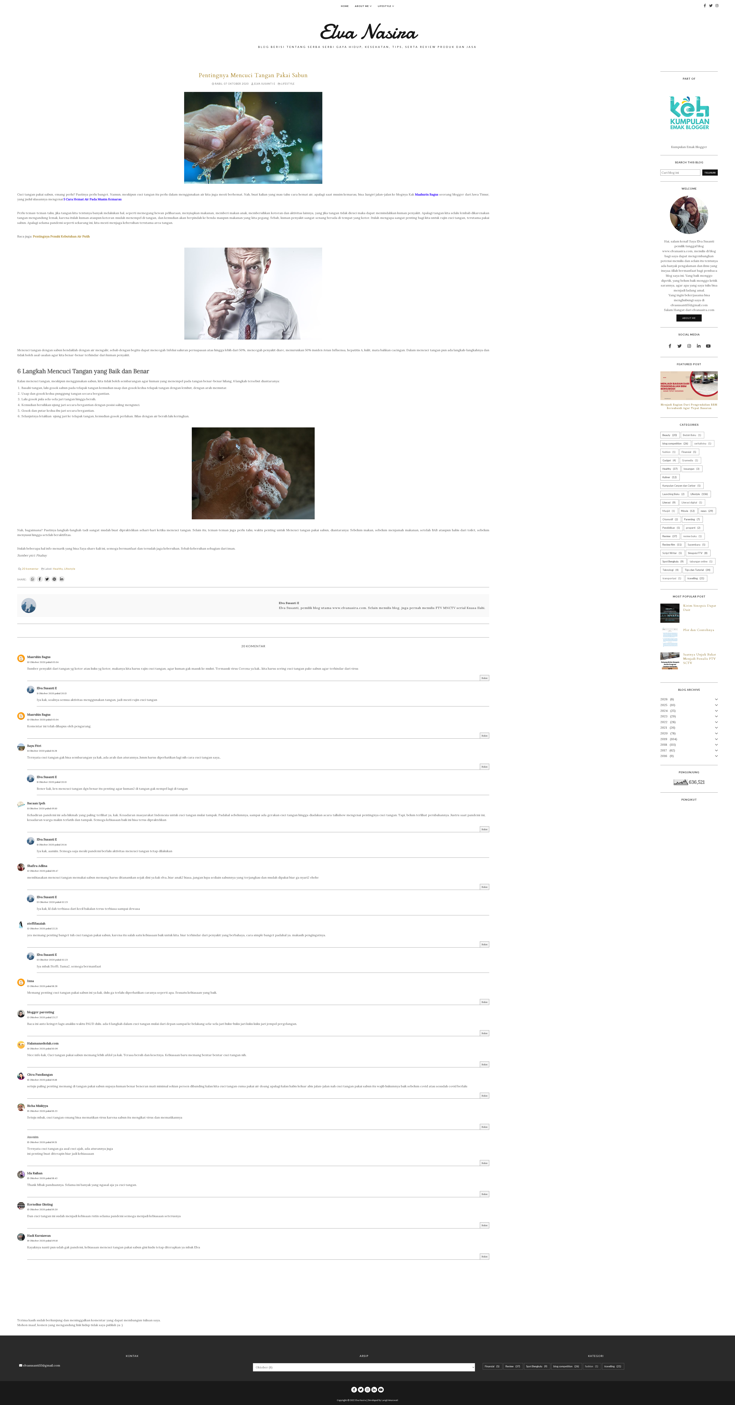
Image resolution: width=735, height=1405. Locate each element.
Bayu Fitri (34, 746)
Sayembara (696, 544)
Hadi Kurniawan (39, 1235)
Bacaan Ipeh (36, 803)
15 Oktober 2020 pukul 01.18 (42, 1079)
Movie (687, 510)
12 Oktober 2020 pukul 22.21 (42, 928)
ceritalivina (702, 443)
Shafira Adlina (37, 866)
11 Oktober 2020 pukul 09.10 (42, 808)
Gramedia (689, 460)
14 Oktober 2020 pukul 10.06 (42, 1048)
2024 (667, 711)
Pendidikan (670, 527)
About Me (689, 318)
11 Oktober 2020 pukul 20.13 (52, 693)
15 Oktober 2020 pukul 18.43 (42, 1178)
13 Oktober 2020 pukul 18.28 (42, 986)
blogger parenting (40, 1012)
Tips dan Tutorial (697, 569)
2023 (667, 716)
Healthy (58, 568)
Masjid (668, 510)
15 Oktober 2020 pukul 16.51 (42, 1142)
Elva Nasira (367, 31)
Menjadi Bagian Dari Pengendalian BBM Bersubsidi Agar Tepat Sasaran (689, 406)
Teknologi (670, 569)
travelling (695, 578)
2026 (666, 699)
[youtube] (708, 346)
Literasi (668, 502)
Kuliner (669, 477)
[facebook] (704, 5)
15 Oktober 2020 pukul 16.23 (42, 1111)
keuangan (691, 468)
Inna (30, 981)
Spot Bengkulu (672, 561)
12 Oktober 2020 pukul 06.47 (42, 870)
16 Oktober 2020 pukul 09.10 (42, 1240)
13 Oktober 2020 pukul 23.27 (42, 1017)
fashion (668, 451)
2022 (667, 722)
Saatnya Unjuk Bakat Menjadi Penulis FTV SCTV (699, 658)
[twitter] (711, 5)
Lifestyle (288, 83)
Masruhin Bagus (39, 657)
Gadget (668, 460)
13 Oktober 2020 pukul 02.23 (52, 902)
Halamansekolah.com (43, 1043)
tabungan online (701, 561)
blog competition (674, 443)
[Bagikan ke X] (47, 579)
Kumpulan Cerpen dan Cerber (681, 485)
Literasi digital (691, 502)
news (706, 510)
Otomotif (669, 519)
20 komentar (30, 568)
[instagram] (717, 5)
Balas (485, 678)
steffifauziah (36, 923)
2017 (667, 750)
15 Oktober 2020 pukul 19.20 (42, 1209)
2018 (667, 744)
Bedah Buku (691, 435)
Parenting (691, 519)
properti (693, 527)
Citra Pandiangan (40, 1074)
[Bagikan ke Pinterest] (54, 579)
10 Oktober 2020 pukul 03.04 (43, 662)
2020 (667, 733)
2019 (668, 739)
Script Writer (671, 553)
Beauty (669, 435)
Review (669, 536)
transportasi (671, 578)
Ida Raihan (34, 1173)
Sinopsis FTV (697, 553)
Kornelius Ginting (40, 1204)
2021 (667, 727)
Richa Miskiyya (37, 1106)
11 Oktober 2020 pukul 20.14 (52, 844)
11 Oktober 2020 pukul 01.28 (42, 750)
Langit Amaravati (390, 1400)
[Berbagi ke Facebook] (40, 579)
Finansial (688, 451)
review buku (692, 536)
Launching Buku (673, 494)
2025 (667, 705)
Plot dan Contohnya (698, 630)
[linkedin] (698, 346)
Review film (671, 544)
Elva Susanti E (47, 688)
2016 (666, 756)
